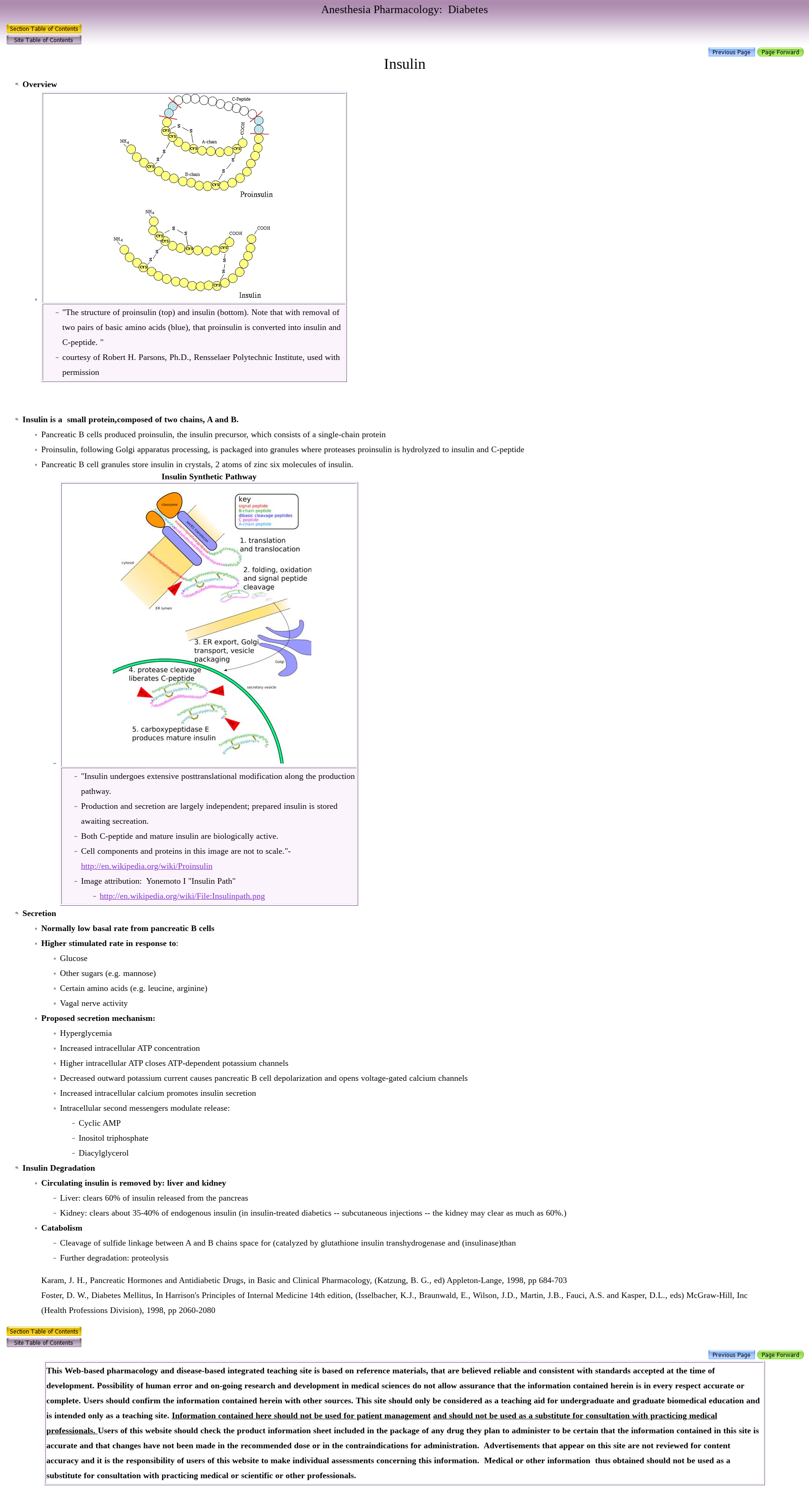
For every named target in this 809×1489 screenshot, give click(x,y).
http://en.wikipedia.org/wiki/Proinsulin (147, 866)
